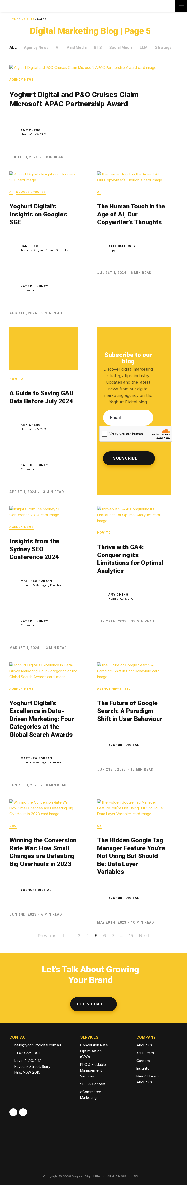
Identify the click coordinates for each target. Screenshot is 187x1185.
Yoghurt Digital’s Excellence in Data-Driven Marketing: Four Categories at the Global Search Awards (41, 718)
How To (16, 379)
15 (131, 935)
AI (57, 47)
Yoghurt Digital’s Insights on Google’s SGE (38, 214)
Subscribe (125, 458)
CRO (13, 826)
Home (13, 19)
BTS (98, 47)
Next (144, 935)
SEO (127, 688)
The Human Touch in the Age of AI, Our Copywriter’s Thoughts (131, 214)
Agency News (36, 47)
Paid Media (77, 47)
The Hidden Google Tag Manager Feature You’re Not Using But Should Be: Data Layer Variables (131, 856)
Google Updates (31, 192)
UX (99, 826)
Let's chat (90, 1004)
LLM (144, 47)
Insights (27, 19)
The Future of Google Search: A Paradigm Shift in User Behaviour (129, 710)
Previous (47, 935)
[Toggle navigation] (181, 6)
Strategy (163, 47)
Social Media (120, 47)
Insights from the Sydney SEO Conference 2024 (34, 549)
